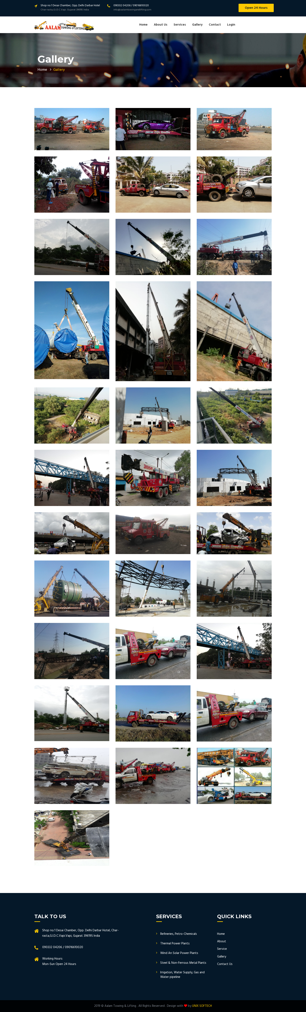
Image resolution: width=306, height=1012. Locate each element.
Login (231, 24)
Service (222, 948)
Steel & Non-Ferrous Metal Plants (183, 962)
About (221, 941)
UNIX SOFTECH (202, 1005)
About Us (160, 24)
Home (143, 24)
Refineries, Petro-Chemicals (178, 933)
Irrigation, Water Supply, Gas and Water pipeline (182, 974)
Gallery (197, 24)
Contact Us (225, 964)
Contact (215, 24)
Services (180, 24)
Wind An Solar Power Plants (179, 953)
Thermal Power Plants (175, 943)
